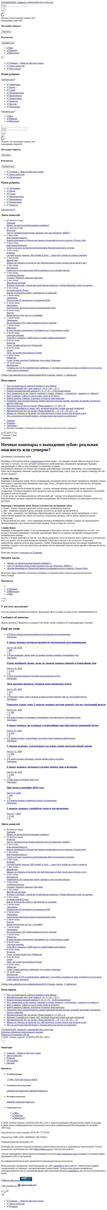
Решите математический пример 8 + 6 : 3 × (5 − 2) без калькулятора (38, 391)
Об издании (15, 68)
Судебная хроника (15, 275)
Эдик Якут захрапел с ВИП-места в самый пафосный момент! (36, 338)
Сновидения (36, 461)
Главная (10, 420)
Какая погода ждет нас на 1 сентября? (25, 315)
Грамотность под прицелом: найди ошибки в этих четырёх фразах (38, 270)
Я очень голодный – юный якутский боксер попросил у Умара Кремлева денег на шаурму (50, 285)
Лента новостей (17, 66)
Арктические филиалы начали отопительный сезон (31, 308)
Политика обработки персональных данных (22, 1032)
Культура (11, 230)
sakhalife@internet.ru (38, 1091)
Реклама (10, 1063)
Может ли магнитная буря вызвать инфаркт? (28, 225)
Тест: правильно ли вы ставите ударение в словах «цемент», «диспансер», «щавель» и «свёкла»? (53, 393)
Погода (10, 313)
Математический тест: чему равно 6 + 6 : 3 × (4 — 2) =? (33, 388)
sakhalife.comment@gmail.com (20, 1102)
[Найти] (3, 8)
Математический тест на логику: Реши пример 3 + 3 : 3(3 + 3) (36, 406)
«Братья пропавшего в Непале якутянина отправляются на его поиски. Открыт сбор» (47, 568)
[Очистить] (3, 11)
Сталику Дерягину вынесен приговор (25, 278)
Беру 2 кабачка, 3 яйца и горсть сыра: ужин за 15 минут (33, 396)
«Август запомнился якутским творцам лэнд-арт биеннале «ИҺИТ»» (40, 566)
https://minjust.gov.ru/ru (67, 1154)
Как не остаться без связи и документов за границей (32, 293)
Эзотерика (12, 425)
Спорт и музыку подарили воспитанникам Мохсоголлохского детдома (40, 248)
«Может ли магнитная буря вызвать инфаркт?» (29, 563)
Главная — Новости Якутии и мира (26, 63)
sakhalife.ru (59, 1166)
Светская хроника (15, 335)
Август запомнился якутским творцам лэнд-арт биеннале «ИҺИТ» (38, 233)
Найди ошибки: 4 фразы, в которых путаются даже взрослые (35, 398)
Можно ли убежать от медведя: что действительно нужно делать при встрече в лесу (47, 263)
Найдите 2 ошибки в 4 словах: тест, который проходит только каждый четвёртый (45, 408)
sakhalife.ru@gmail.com (17, 1091)
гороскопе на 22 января (31, 552)
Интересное (12, 268)
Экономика (12, 298)
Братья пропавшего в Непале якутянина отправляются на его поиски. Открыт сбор (46, 240)
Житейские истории (16, 283)
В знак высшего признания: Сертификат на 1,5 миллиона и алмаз (38, 330)
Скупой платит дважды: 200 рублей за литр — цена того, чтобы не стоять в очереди (47, 255)
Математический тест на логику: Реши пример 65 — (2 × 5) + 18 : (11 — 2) (42, 411)
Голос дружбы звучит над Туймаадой (24, 345)
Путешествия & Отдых (18, 290)
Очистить (6, 32)
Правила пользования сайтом (15, 1034)
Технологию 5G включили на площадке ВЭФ (28, 300)
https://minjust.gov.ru (43, 1149)
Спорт (10, 350)
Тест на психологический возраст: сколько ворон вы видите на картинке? (42, 416)
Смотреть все (8, 43)
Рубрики (11, 253)
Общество (11, 328)
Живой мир (12, 260)
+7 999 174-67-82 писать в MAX (22, 1079)
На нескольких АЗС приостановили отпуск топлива (31, 323)
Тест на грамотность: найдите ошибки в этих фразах (32, 386)
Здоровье (11, 223)
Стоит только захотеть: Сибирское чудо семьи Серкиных (34, 360)
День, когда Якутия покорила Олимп (24, 353)
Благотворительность (17, 238)
